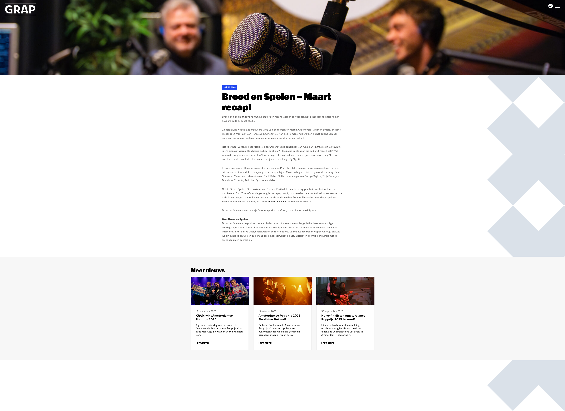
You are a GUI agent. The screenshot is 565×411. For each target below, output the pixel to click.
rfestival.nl (281, 201)
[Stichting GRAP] (22, 9)
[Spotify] (550, 6)
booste (271, 201)
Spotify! (312, 210)
